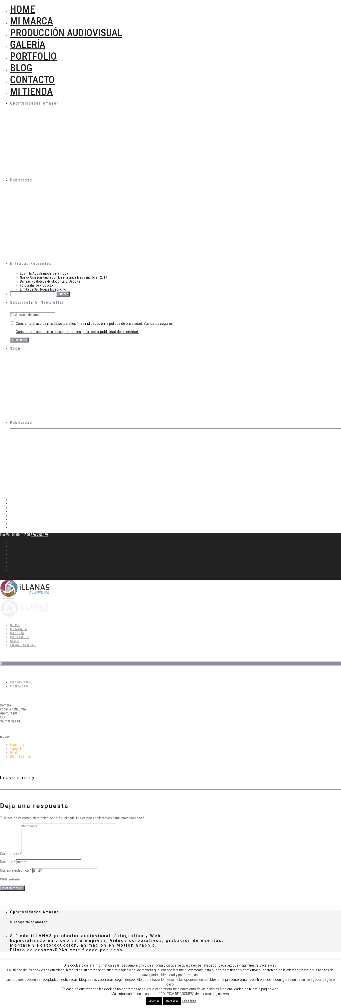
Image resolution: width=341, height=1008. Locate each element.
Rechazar (172, 1001)
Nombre (7, 862)
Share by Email (20, 757)
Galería (27, 44)
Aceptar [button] (154, 1001)
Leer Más (189, 1001)
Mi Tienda (31, 91)
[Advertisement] (160, 223)
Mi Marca (31, 21)
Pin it (13, 753)
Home (22, 9)
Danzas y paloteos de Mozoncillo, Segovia (50, 281)
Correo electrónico (15, 870)
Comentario (10, 854)
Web (3, 879)
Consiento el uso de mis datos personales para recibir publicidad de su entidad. (77, 332)
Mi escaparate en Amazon (28, 922)
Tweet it (15, 749)
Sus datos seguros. (158, 324)
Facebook (17, 745)
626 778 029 (39, 535)
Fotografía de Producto (36, 285)
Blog (21, 68)
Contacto (32, 80)
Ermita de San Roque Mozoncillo (43, 289)
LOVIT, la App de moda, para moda (44, 273)
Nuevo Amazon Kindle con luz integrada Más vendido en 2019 (63, 277)
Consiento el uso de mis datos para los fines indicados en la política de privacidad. (94, 324)
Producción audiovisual (66, 33)
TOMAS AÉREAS (23, 645)
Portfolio (33, 56)
